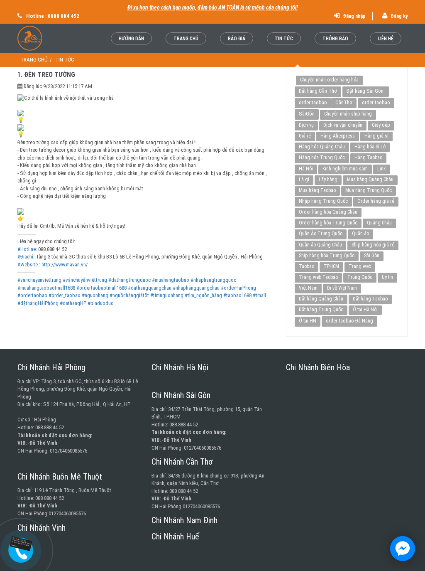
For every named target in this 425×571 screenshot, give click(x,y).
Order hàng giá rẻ (375, 201)
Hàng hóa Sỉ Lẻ (370, 147)
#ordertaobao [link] (32, 295)
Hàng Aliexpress (337, 136)
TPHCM (331, 266)
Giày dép (381, 125)
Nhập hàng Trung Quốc (323, 201)
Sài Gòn (371, 255)
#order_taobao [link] (65, 295)
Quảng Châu (379, 223)
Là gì (304, 179)
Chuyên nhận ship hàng (348, 114)
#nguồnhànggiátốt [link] (129, 295)
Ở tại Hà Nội (365, 310)
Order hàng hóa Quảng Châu (328, 212)
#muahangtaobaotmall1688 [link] (46, 288)
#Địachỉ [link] (25, 257)
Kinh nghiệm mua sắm (345, 169)
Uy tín (387, 277)
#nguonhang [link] (95, 295)
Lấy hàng (328, 179)
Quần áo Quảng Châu (320, 245)
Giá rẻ (305, 136)
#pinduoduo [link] (101, 303)
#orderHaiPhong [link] (238, 288)
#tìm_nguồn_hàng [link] (203, 295)
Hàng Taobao (368, 157)
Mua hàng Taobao (317, 190)
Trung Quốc (359, 277)
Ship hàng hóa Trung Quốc (326, 255)
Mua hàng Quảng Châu (370, 179)
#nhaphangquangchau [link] (196, 288)
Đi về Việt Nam (342, 288)
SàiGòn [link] (307, 114)
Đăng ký (398, 16)
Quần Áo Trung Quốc (320, 233)
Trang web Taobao (318, 277)
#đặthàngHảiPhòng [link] (38, 303)
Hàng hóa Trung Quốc (322, 157)
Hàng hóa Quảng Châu (322, 147)
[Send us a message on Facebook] (402, 548)
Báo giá (236, 39)
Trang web (360, 266)
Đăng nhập (354, 16)
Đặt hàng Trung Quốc (321, 310)
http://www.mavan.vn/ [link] (65, 264)
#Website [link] (27, 264)
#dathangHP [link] (73, 303)
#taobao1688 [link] (237, 295)
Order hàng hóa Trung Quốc (328, 223)
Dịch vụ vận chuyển (342, 125)
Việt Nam (308, 288)
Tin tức (284, 39)
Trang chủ (185, 39)
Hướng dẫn (131, 39)
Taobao (306, 266)
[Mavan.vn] (44, 38)
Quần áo (360, 233)
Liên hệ (385, 39)
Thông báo (335, 39)
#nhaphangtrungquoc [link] (213, 280)
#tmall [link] (259, 295)
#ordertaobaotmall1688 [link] (101, 288)
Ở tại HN (307, 321)
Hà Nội (306, 169)
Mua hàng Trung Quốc (368, 190)
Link (381, 169)
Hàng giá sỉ (376, 136)
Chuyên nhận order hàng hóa (329, 80)
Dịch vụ (306, 125)
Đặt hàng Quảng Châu (321, 299)
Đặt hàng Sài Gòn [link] (366, 91)
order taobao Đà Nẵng (349, 320)
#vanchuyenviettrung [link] (39, 280)
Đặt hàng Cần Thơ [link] (318, 91)
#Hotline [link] (26, 249)
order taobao (313, 102)
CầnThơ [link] (343, 102)
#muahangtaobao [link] (170, 280)
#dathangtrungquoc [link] (129, 280)
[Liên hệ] (20, 544)
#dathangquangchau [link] (149, 288)
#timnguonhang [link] (166, 295)
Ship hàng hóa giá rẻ (373, 245)
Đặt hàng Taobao (370, 299)
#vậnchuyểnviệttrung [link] (85, 280)
